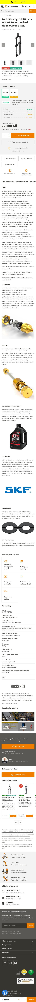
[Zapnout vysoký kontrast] (5, 992)
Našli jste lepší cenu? (18, 151)
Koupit (13, 816)
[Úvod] (11, 6)
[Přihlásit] (22, 6)
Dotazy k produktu (22, 181)
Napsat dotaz (19, 746)
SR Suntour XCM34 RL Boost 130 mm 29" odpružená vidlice (25, 799)
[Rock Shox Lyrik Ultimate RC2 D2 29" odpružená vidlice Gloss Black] (18, 45)
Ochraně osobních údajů (13, 933)
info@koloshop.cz (13, 896)
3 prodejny (10, 902)
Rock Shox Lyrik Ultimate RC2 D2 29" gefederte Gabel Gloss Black (17, 840)
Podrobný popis (6, 79)
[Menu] (2, 6)
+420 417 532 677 (10, 751)
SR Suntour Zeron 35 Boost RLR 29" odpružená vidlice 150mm (8, 800)
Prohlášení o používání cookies (11, 993)
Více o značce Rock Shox (9, 703)
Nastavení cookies (7, 996)
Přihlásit (30, 925)
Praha (8, 904)
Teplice (13, 904)
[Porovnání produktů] (26, 6)
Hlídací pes (10, 164)
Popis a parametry (8, 181)
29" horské (7, 15)
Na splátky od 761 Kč (21, 148)
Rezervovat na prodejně (20, 142)
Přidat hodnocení (19, 775)
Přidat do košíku (24, 135)
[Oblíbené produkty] (30, 6)
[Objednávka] (34, 6)
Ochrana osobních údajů (9, 991)
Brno (17, 904)
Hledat (32, 11)
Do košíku (31, 999)
